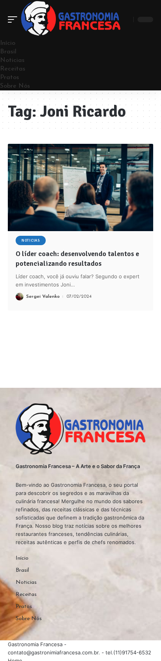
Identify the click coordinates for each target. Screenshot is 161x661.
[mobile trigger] (14, 19)
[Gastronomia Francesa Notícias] (70, 19)
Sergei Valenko (43, 296)
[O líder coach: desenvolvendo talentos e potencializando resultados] (80, 187)
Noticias (30, 240)
